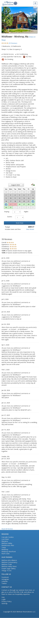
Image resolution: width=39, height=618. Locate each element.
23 (6, 204)
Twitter (4, 583)
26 (19, 204)
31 (10, 207)
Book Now (19, 223)
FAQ (3, 597)
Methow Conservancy (9, 562)
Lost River (5, 539)
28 (28, 204)
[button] (4, 20)
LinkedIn (5, 581)
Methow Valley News (9, 566)
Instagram (5, 579)
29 (33, 204)
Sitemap (4, 603)
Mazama (5, 541)
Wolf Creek (5, 554)
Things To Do (6, 571)
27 (24, 204)
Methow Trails (7, 564)
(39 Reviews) (13, 43)
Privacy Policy (6, 601)
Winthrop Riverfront (9, 551)
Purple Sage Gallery (9, 568)
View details (30, 229)
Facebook (5, 577)
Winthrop (5, 549)
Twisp (4, 547)
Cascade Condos (8, 537)
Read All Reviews (7, 529)
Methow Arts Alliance (9, 560)
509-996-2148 (18, 592)
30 (6, 207)
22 (33, 201)
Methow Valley (7, 543)
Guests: (9, 217)
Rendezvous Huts (8, 545)
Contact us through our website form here (17, 590)
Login (4, 599)
